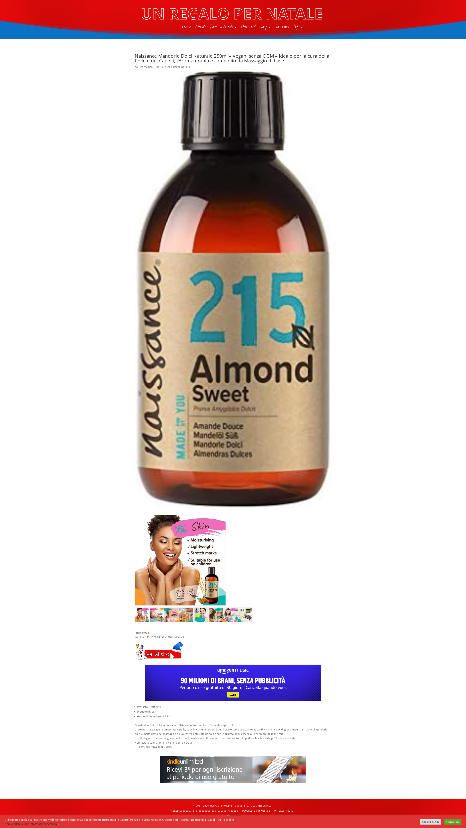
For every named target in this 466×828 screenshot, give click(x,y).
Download (248, 28)
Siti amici (282, 28)
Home (186, 28)
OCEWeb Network (228, 810)
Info (296, 28)
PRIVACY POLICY (285, 810)
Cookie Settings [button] (430, 821)
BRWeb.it (264, 810)
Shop (263, 28)
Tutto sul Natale (221, 28)
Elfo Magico (146, 67)
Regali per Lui (181, 67)
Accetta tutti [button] (452, 821)
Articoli (200, 28)
